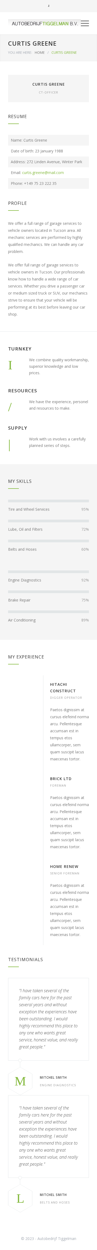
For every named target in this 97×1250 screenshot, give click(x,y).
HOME (40, 52)
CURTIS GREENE (48, 84)
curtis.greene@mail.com (43, 172)
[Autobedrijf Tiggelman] (44, 23)
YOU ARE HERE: (20, 52)
